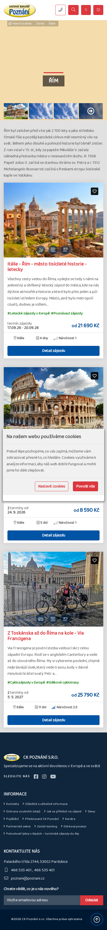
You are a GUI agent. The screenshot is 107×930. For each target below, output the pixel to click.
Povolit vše (85, 486)
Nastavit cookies (51, 486)
